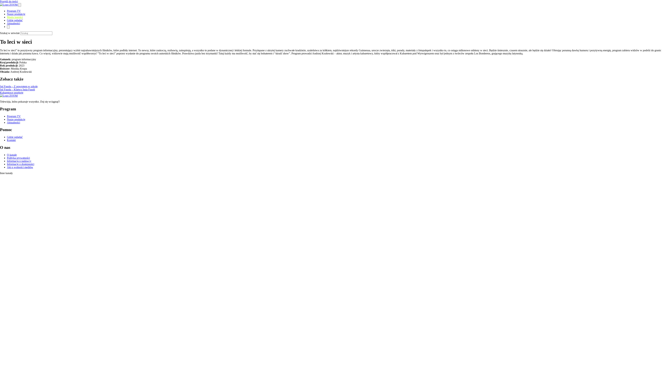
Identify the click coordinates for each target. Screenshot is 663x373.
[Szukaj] (19, 5)
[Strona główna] (9, 4)
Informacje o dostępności (20, 164)
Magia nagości (15, 17)
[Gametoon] (7, 216)
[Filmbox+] (12, 177)
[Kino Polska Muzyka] (3, 201)
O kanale (12, 154)
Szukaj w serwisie (10, 33)
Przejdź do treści (9, 1)
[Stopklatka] (11, 183)
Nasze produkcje (16, 14)
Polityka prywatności (18, 157)
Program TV (14, 10)
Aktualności (13, 23)
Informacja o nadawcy (19, 161)
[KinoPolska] (11, 190)
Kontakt (11, 140)
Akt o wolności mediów (20, 167)
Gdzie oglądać (15, 20)
